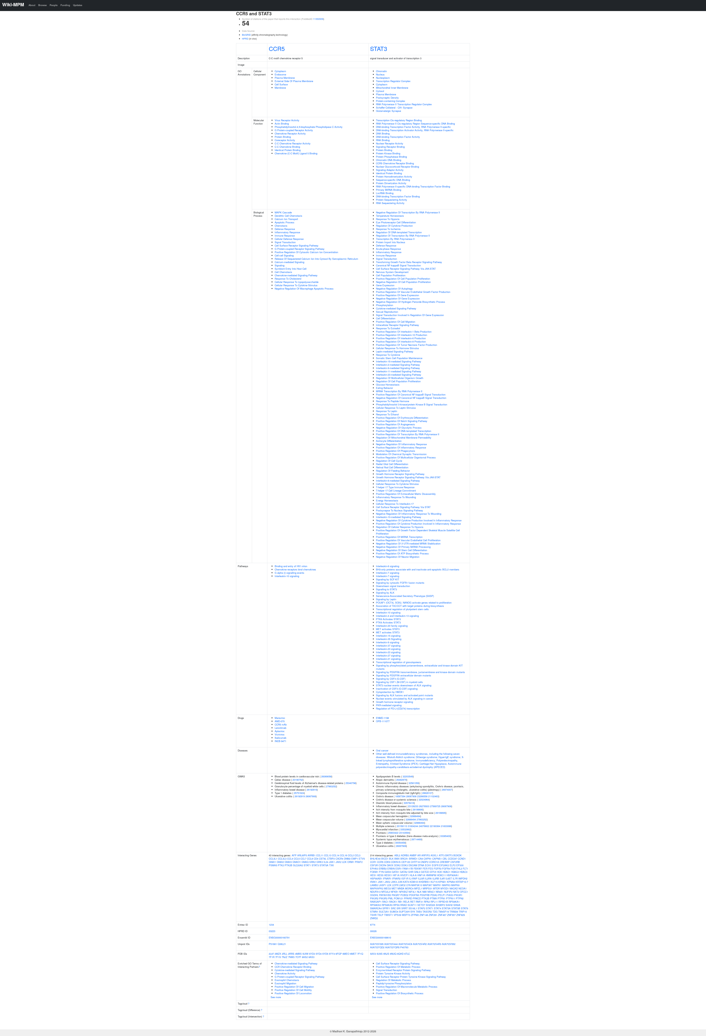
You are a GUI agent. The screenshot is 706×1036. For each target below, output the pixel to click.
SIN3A (456, 905)
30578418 (409, 803)
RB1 (400, 901)
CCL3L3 (282, 858)
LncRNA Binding (384, 193)
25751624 (299, 793)
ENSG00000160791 (279, 937)
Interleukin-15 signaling (388, 635)
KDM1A (414, 882)
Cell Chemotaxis (283, 272)
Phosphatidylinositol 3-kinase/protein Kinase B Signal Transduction (411, 404)
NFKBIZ (403, 891)
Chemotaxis (281, 225)
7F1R (271, 957)
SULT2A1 (384, 911)
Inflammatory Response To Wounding (396, 497)
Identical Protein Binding (288, 150)
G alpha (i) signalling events (289, 572)
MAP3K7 (427, 885)
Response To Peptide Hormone (392, 401)
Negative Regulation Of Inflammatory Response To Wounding (408, 513)
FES (430, 868)
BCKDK (457, 855)
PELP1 (442, 895)
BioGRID (246, 34)
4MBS (298, 953)
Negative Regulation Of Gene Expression (398, 298)
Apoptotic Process (284, 222)
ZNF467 (442, 915)
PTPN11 (450, 898)
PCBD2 (404, 895)
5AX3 (373, 953)
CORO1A (434, 862)
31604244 (413, 826)
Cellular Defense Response (289, 239)
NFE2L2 (385, 891)
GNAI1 (272, 862)
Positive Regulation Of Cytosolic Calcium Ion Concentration (306, 252)
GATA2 (403, 872)
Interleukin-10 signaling (287, 576)
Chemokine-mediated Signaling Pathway (296, 275)
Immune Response (285, 235)
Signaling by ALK (385, 592)
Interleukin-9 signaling (387, 642)
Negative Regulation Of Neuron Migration (397, 556)
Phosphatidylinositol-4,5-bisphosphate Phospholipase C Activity (309, 127)
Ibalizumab (280, 737)
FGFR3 (437, 868)
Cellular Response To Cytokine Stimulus (296, 285)
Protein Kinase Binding (388, 153)
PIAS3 (449, 895)
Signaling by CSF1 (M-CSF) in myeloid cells (399, 682)
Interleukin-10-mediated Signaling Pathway (398, 517)
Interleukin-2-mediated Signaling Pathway (398, 364)
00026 (373, 931)
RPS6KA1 (454, 901)
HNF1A (421, 875)
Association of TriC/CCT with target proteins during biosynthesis (410, 606)
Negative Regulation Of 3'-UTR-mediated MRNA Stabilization (408, 543)
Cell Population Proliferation (390, 275)
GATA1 (395, 872)
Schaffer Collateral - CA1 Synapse (394, 107)
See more (276, 997)
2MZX (278, 953)
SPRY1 (386, 908)
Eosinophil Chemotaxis (287, 980)
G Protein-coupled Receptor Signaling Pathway (300, 249)
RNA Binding (383, 140)
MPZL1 (418, 888)
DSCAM (413, 865)
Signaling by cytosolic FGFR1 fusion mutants (400, 582)
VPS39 (397, 915)
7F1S (278, 957)
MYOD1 (445, 888)
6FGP (339, 953)
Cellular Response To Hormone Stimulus (397, 348)
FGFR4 (446, 868)
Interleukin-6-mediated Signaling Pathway (398, 480)
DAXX (390, 865)
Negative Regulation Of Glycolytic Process (399, 427)
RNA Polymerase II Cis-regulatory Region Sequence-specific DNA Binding (415, 123)
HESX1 (388, 875)
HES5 (380, 875)
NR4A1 (439, 891)
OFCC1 (464, 891)
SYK (412, 911)
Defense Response (285, 229)
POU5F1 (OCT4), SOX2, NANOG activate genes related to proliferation (414, 602)
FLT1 (465, 868)
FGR (453, 868)
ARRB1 (311, 855)
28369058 (326, 776)
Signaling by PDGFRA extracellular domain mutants (403, 675)
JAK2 (338, 862)
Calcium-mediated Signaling (289, 262)
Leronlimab (280, 728)
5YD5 (325, 953)
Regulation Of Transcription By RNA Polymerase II (403, 235)
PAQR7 (396, 895)
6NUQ (393, 953)
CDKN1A (396, 862)
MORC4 (409, 888)
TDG (435, 911)
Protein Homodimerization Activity (394, 176)
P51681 (273, 944)
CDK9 (387, 862)
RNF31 (419, 901)
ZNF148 (424, 915)
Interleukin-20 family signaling (392, 625)
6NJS (386, 953)
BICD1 (384, 858)
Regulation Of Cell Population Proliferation (398, 381)
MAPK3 (446, 885)
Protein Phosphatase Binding (391, 156)
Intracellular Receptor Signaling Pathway (397, 325)
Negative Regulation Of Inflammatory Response (401, 444)
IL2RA (428, 878)
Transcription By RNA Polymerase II (395, 239)
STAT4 (437, 908)
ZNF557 (451, 915)
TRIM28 (454, 911)
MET (394, 888)
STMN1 (374, 911)
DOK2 (397, 865)
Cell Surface (281, 84)
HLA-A (413, 875)
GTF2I (433, 872)
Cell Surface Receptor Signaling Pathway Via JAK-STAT (406, 268)
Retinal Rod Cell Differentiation (392, 467)
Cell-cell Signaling (284, 255)
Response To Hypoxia (387, 219)
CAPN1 (428, 858)
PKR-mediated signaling (389, 705)
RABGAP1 (375, 901)
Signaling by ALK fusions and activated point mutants (404, 695)
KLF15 (434, 882)
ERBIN (391, 868)
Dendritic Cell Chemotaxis (288, 215)
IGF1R (404, 878)
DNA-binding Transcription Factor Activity (398, 137)
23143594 (404, 832)
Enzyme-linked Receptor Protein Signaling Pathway (403, 970)
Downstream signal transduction (393, 586)
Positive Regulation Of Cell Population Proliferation (403, 278)
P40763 (404, 947)
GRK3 (319, 862)
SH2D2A (430, 905)
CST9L (322, 858)
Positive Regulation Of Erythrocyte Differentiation (402, 417)
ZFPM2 (415, 915)
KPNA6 (451, 882)
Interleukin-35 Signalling (388, 639)
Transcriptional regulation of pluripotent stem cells (402, 609)
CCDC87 (452, 858)
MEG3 (387, 888)
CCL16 (343, 855)
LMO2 (402, 885)
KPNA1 (442, 882)
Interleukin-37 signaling (388, 645)
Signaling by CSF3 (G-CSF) (390, 678)
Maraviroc (280, 718)
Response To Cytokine (388, 354)
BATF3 (449, 855)
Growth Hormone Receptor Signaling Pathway (400, 474)
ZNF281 (433, 915)
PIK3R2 (374, 898)
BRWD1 (413, 858)
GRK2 (312, 862)
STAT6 (464, 908)
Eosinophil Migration (285, 983)
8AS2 (305, 957)
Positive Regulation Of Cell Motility (293, 990)
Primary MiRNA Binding (388, 189)
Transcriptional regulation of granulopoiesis (398, 662)
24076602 (424, 826)
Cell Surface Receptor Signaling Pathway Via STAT (403, 507)
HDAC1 (446, 872)
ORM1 (350, 862)
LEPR (395, 885)
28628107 (427, 793)
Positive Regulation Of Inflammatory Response (401, 447)
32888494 (415, 816)
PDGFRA (414, 895)
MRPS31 (427, 888)
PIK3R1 (458, 895)
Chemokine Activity (285, 973)
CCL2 (351, 855)
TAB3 (419, 911)
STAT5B (455, 908)
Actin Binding (282, 123)
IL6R (442, 878)
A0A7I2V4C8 (405, 944)
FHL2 (459, 868)
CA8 (420, 858)
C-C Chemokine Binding (287, 146)
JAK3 (394, 882)
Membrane (280, 87)
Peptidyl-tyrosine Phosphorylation (394, 983)
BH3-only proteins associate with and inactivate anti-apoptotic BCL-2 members (417, 569)
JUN (400, 882)
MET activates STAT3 (388, 629)
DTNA (421, 865)
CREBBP (445, 862)
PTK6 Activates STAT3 (388, 619)
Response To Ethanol (387, 414)
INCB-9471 (280, 741)
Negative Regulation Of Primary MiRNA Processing (403, 547)
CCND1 (462, 858)
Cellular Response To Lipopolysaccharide (296, 282)
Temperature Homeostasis (390, 215)
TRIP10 (463, 911)
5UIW (305, 953)
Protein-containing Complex (390, 101)
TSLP (380, 915)
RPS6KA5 (387, 905)
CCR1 (373, 862)
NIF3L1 (412, 891)
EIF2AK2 (444, 865)
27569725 (435, 806)
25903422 (393, 832)
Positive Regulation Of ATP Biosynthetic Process (402, 553)
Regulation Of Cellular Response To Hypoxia (399, 527)
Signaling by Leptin (386, 599)
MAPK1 (437, 885)
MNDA (400, 888)
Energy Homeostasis (387, 500)
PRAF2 (359, 862)
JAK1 (332, 862)
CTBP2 (331, 858)
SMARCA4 (376, 908)
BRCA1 (404, 858)
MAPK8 (455, 885)
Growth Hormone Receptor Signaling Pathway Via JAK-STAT (408, 477)
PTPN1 (441, 898)
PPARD (408, 898)
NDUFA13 (375, 891)
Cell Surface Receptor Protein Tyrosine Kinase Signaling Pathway (411, 976)
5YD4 (319, 953)
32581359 (414, 783)
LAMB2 (374, 885)
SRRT (404, 908)
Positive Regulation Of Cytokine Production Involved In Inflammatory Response (418, 523)
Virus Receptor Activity (287, 120)
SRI (399, 908)
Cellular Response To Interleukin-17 (395, 503)
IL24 (326, 862)
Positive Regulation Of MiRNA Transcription (399, 537)
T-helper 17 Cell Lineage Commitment (396, 490)
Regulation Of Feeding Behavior (393, 470)
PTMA (433, 898)
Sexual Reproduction (387, 311)
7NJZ (284, 957)
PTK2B (288, 865)
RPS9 (396, 905)
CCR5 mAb (281, 724)
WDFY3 (406, 915)
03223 (272, 931)
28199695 (418, 809)
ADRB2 (405, 855)
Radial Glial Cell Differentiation (392, 464)
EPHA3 (374, 868)
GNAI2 (280, 862)
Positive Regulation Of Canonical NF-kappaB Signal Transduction (410, 394)
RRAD (403, 905)
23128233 (413, 806)
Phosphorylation (384, 305)
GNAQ (305, 862)
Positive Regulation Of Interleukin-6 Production (401, 338)
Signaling (279, 265)
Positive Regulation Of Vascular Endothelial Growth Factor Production (413, 292)
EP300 (459, 865)
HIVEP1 (404, 875)
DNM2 (347, 858)
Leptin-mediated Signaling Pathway (394, 351)
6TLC (407, 953)
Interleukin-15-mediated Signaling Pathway (398, 361)
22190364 (435, 826)
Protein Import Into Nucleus (390, 242)
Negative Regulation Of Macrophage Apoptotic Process (304, 288)
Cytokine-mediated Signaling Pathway (396, 308)
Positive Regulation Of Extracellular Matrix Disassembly (406, 494)
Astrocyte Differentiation (389, 441)
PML (390, 898)
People (54, 5)
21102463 (433, 796)
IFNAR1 (387, 878)
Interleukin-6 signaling (387, 566)
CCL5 (297, 858)
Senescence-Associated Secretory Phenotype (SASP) (405, 596)
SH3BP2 (440, 905)
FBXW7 (418, 868)
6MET (353, 953)
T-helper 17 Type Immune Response (395, 487)
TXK (331, 865)
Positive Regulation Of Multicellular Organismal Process (406, 457)
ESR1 (398, 868)
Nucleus (380, 74)
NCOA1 (463, 888)
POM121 (398, 898)
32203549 (408, 776)
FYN (381, 872)
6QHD (400, 953)
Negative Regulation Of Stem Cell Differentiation (401, 550)
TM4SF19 (443, 911)
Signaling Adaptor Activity (390, 170)
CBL (445, 858)
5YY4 (332, 953)
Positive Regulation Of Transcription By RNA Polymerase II (407, 434)
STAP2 (421, 908)
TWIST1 (388, 915)
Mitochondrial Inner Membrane (392, 87)
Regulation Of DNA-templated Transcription (399, 232)
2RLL (284, 953)
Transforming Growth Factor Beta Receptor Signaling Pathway (409, 262)
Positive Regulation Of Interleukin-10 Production (401, 335)
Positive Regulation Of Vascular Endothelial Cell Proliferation (408, 540)
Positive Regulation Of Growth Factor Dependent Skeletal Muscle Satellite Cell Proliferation (418, 531)
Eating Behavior (384, 388)
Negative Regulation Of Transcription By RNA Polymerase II (408, 212)
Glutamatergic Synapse (388, 111)
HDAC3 (463, 872)
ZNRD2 (374, 918)
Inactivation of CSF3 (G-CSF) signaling (397, 688)
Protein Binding (283, 137)
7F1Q (360, 953)
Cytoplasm (280, 71)
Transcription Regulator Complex (393, 81)
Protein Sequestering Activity (391, 199)
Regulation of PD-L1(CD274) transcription (398, 708)
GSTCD (425, 872)
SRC (393, 908)
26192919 (312, 789)
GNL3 (417, 872)
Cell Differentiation (385, 318)
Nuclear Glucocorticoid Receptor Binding (397, 166)
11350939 (318, 18)
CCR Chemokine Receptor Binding (293, 966)
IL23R (421, 878)
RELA (406, 901)
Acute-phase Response (388, 249)
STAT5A (324, 865)
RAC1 (385, 901)
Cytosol (380, 91)
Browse (42, 5)
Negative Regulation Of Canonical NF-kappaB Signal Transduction (411, 398)
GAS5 (387, 872)
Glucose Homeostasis (388, 384)
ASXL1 (434, 855)
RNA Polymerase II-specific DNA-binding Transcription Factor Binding (413, 186)
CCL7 (303, 858)
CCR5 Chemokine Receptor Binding (395, 163)
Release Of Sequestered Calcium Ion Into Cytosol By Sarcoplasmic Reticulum (316, 258)
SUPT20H (404, 911)
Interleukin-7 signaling (387, 572)
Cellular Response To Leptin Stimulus (396, 407)
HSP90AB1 (376, 878)
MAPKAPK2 (376, 888)
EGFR (435, 865)
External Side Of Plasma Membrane (294, 81)
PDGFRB (425, 895)
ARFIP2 (425, 855)
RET (412, 901)
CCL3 (357, 855)
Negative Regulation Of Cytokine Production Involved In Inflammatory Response (418, 520)
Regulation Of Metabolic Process (393, 980)
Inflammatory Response (287, 232)
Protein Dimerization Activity (391, 183)
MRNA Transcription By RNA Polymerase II (399, 391)
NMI (424, 891)
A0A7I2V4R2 (420, 944)
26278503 (424, 806)
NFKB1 (394, 891)
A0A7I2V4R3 (434, 944)
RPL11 (434, 901)
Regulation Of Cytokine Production (394, 225)
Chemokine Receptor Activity (290, 133)
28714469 (416, 839)
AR (419, 855)
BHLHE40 (375, 858)
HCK (439, 872)
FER (425, 868)
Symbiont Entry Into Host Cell (290, 268)
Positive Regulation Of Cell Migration (395, 321)
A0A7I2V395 (377, 944)
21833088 (446, 826)
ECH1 (428, 865)
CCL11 (319, 855)
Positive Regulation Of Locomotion (293, 993)
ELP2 (453, 865)
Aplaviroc (280, 731)
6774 (372, 924)
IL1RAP (413, 878)
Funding (65, 5)
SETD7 (421, 905)
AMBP (413, 855)
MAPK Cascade (283, 212)
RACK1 (393, 901)
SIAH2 (449, 905)
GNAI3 (288, 862)
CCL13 (327, 855)
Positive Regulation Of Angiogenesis (395, 424)
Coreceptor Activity (285, 140)
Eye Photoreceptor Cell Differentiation (396, 222)
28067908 (311, 796)
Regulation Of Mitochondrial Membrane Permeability (403, 437)
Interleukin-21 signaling (388, 659)
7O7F (298, 957)
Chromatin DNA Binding (388, 160)
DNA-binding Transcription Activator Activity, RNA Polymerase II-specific (415, 130)
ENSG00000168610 (380, 937)
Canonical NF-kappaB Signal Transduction (398, 265)
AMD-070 (280, 721)
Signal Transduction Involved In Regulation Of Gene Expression (410, 315)
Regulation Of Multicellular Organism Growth (399, 378)
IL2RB (435, 878)
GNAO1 (297, 862)
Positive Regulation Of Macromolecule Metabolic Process (406, 986)
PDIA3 (433, 895)
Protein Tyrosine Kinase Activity (393, 973)
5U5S (380, 953)
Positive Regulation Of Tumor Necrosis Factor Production (406, 345)
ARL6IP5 (302, 855)
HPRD (245, 38)
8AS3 (311, 957)
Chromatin (381, 71)
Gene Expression (385, 285)
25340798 (350, 783)
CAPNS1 (437, 858)
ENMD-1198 (382, 718)
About (31, 5)
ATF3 (442, 855)
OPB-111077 (383, 721)
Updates (77, 5)
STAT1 (307, 865)
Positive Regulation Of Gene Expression (397, 295)
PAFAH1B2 (385, 895)
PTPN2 (459, 898)
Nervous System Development (392, 272)
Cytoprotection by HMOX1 (390, 692)
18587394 (400, 796)
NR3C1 (431, 891)
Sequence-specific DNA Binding (393, 180)
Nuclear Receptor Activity (389, 143)
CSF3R (374, 865)
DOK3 (404, 865)
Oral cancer (382, 750)
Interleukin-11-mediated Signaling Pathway (398, 371)
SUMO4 (394, 911)
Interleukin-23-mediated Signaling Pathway (398, 374)
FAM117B (407, 868)
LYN (408, 885)
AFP (294, 855)
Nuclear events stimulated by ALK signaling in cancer (404, 698)
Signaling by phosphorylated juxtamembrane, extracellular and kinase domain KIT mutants (419, 667)
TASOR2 (427, 911)
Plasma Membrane (285, 77)
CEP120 (405, 862)
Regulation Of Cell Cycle (389, 460)
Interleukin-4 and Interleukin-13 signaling (397, 616)
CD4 (316, 858)
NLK (419, 891)
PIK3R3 (383, 898)
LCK (344, 862)
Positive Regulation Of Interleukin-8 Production (401, 341)
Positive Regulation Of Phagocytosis (395, 451)
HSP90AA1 (453, 875)
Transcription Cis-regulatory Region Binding (399, 120)
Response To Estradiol (388, 328)
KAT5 (406, 882)
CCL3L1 (273, 858)
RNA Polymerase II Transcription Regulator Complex (404, 104)
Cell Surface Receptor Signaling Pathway (296, 245)
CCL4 (290, 858)
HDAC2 (455, 872)
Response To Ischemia (388, 229)
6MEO (346, 953)
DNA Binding (383, 133)
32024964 (424, 799)
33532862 (405, 829)
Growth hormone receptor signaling (394, 702)
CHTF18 (415, 862)
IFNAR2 (396, 878)
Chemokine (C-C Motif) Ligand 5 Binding (296, 153)
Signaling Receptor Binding (390, 146)
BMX (397, 858)
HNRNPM (431, 875)
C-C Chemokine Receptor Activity (293, 143)
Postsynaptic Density (387, 97)
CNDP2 (424, 862)
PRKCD (417, 898)
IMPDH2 (462, 878)
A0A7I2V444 (391, 944)
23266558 (422, 796)
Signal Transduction (285, 242)
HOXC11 (441, 875)
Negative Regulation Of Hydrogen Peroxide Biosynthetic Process (410, 302)
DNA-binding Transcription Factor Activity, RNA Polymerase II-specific (413, 127)
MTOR (436, 888)
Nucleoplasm (383, 77)
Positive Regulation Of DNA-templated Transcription (403, 431)
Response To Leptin (386, 411)
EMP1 (354, 858)
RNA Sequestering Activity (390, 203)
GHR (410, 872)
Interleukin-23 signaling (388, 649)
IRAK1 (373, 882)
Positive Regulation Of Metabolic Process (398, 966)
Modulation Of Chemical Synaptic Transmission (401, 454)
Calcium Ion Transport (286, 219)
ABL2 (397, 855)
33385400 (445, 836)
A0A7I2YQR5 (392, 947)
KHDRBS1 (424, 882)
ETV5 (362, 858)
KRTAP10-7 (462, 882)
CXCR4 (339, 858)
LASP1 (382, 885)
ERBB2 (383, 868)
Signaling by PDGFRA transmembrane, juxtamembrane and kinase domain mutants (420, 672)
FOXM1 (374, 872)
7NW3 (291, 957)
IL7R (455, 878)
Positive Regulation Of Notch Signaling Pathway (401, 421)
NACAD (454, 888)
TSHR (373, 915)
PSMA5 (273, 865)
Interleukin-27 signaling (388, 655)
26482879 (401, 779)
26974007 (447, 789)
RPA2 (427, 901)
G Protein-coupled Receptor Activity (294, 130)
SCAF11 (412, 905)
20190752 (298, 779)
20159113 (402, 826)
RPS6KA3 (375, 905)
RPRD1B (443, 901)
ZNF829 (460, 915)
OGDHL (374, 895)
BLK (391, 858)
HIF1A (396, 875)
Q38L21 (282, 944)
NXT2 (456, 891)
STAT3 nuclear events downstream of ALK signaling (403, 685)
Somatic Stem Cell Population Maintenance (399, 358)
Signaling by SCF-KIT (387, 579)
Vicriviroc (280, 734)
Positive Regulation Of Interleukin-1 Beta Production (404, 331)
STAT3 (378, 48)
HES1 (373, 875)
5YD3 (312, 953)
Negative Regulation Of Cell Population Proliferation (403, 282)
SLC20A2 (298, 865)
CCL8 (310, 858)
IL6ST (448, 878)
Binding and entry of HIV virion (291, 566)
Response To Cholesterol (288, 278)
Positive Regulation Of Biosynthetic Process (399, 993)
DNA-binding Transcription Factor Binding (398, 196)
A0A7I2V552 (448, 944)
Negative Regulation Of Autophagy (394, 288)
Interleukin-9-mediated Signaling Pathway (398, 368)
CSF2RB (455, 862)
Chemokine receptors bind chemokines (295, 569)
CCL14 (335, 855)
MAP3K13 (416, 885)
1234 (271, 924)
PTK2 (281, 865)
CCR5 (277, 48)
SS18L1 (413, 908)
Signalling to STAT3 (386, 589)
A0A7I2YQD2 (377, 947)
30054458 (400, 842)
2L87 (271, 953)
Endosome (280, 74)
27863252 (331, 786)
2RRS (291, 953)
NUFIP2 (448, 891)
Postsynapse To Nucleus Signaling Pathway (399, 510)
